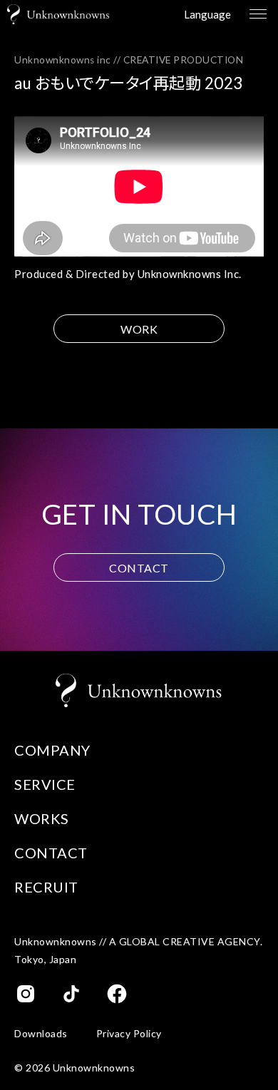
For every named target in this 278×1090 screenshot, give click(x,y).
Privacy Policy (129, 1033)
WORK (139, 329)
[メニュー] (256, 14)
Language (207, 14)
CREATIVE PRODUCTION (183, 60)
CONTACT (139, 568)
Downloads (41, 1033)
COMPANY (52, 750)
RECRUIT (46, 886)
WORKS (41, 818)
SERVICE (45, 784)
